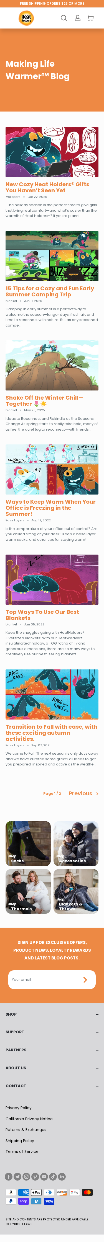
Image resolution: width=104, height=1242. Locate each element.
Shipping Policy (20, 1140)
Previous (80, 793)
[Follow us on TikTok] (53, 1177)
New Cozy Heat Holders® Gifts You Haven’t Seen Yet (47, 187)
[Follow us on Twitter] (17, 1177)
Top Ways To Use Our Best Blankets (42, 615)
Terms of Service (22, 1151)
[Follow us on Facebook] (8, 1177)
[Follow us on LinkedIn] (62, 1177)
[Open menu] (8, 18)
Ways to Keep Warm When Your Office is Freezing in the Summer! (51, 508)
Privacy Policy (19, 1108)
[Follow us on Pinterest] (35, 1177)
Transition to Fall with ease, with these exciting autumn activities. (51, 733)
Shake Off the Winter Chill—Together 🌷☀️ (44, 401)
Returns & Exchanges (26, 1129)
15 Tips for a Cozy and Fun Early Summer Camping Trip (50, 291)
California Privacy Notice (29, 1119)
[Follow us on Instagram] (26, 1177)
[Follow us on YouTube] (44, 1177)
